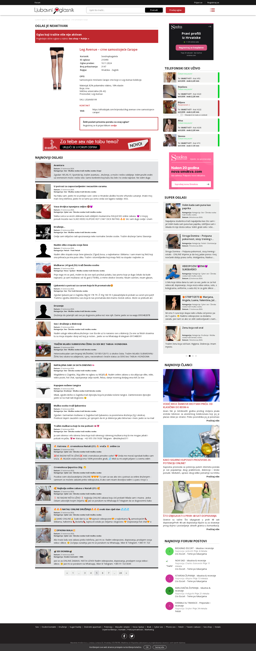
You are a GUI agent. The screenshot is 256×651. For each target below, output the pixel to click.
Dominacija (211, 243)
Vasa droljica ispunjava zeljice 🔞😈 (73, 206)
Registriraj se (213, 2)
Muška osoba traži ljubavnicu (70, 405)
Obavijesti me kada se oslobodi (196, 106)
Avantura (59, 165)
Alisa (180, 112)
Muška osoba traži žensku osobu (82, 192)
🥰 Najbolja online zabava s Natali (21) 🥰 (77, 488)
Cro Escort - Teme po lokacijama (191, 553)
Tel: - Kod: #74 (189, 136)
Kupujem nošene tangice (67, 385)
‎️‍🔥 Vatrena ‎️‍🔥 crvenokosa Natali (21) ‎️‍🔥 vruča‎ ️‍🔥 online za (87, 446)
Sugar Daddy (75, 627)
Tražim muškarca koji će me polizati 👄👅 (77, 425)
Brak (149, 627)
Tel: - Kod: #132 (189, 102)
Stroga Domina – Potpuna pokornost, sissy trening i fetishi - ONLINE (197, 239)
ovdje (114, 125)
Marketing (149, 629)
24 (120, 573)
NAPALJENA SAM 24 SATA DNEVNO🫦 (74, 365)
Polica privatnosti (135, 629)
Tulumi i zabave (194, 627)
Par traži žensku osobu (78, 291)
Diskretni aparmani (92, 627)
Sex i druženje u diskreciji (67, 323)
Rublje (58, 20)
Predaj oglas (175, 10)
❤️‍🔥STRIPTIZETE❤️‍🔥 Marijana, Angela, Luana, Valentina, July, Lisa (199, 300)
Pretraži (154, 10)
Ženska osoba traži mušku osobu (87, 212)
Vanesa (181, 127)
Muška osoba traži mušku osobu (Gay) (84, 171)
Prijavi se (198, 2)
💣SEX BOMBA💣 (63, 551)
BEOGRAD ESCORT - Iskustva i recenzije (194, 548)
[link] (191, 170)
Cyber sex (68, 212)
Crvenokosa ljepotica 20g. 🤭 (70, 467)
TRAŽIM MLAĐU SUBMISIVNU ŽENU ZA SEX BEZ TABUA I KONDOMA (90, 344)
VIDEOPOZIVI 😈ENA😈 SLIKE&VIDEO (195, 268)
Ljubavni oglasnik (41, 20)
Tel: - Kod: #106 (189, 120)
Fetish (66, 250)
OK (147, 647)
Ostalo (218, 627)
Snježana (182, 78)
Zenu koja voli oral (192, 327)
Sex (65, 171)
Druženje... (59, 226)
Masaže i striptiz (122, 627)
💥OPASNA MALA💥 (64, 530)
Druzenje (59, 305)
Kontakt (122, 629)
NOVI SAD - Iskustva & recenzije (190, 560)
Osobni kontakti (71, 557)
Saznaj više (159, 647)
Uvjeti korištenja (109, 629)
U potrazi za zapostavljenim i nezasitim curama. (80, 186)
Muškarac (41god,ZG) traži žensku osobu (76, 265)
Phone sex (171, 627)
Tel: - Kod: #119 (189, 87)
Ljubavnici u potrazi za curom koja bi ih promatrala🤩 (83, 285)
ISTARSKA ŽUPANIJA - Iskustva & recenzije (195, 575)
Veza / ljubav (69, 271)
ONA (81, 557)
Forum (37, 2)
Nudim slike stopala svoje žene (71, 244)
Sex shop (52, 20)
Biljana (181, 94)
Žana (180, 143)
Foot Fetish (75, 250)
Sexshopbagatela (109, 56)
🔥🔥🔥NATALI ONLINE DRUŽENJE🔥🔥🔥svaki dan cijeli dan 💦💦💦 (91, 509)
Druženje (68, 391)
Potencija (108, 627)
